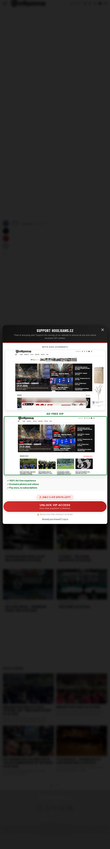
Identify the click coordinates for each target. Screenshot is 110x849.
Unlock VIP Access (55, 507)
